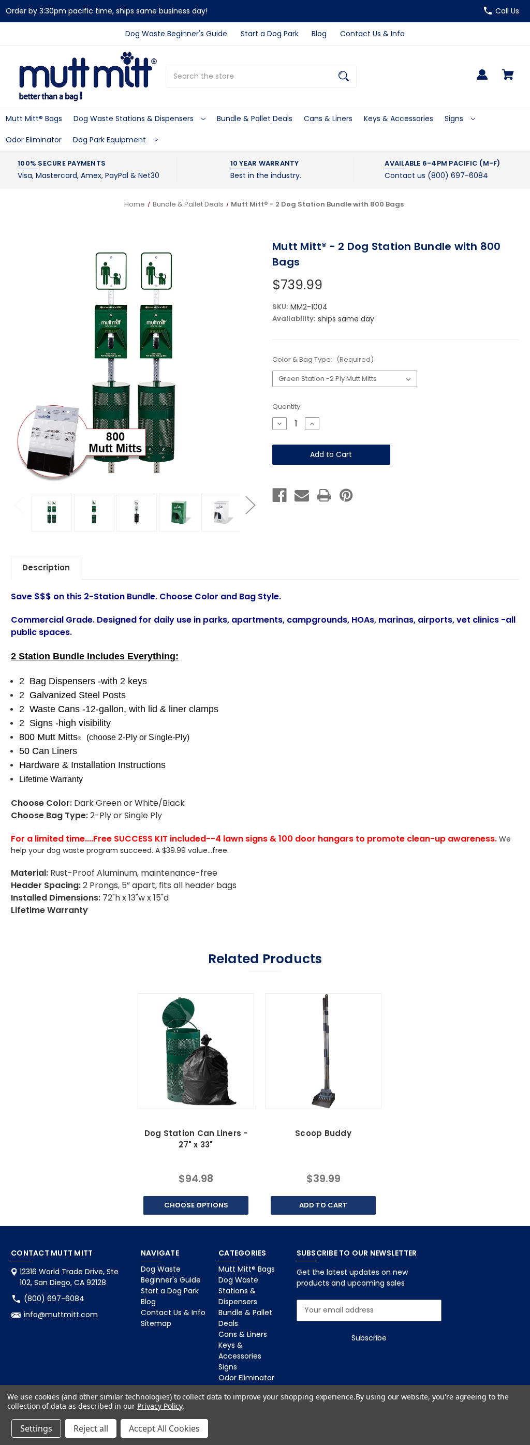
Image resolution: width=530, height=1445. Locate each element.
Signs (455, 118)
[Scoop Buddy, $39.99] (323, 1051)
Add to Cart (323, 1205)
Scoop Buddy (323, 1133)
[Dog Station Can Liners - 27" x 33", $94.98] (196, 1051)
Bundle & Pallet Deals (254, 118)
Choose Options (196, 1205)
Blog (319, 33)
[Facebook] (279, 495)
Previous (18, 505)
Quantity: (287, 406)
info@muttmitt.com (61, 1314)
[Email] (302, 495)
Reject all (90, 1428)
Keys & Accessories (398, 118)
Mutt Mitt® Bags (34, 118)
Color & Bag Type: (323, 359)
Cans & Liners (328, 118)
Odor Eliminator (34, 140)
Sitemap (156, 1323)
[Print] (324, 495)
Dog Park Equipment (110, 140)
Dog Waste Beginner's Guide (176, 33)
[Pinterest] (346, 495)
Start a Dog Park (270, 33)
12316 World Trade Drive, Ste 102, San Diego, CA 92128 (69, 1277)
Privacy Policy (159, 1406)
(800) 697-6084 (54, 1298)
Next (250, 505)
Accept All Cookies (164, 1428)
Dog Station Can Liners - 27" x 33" (196, 1139)
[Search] (344, 76)
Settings (36, 1428)
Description (46, 567)
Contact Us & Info (372, 33)
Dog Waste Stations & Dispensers (134, 118)
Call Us (507, 11)
